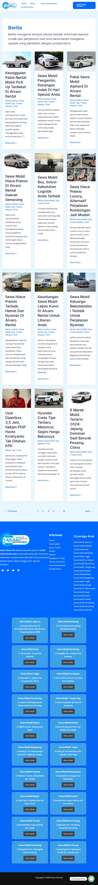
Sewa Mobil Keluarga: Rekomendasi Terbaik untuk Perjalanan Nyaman (81, 311)
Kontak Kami (27, 7)
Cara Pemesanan (49, 3)
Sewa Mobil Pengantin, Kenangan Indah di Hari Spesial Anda (49, 85)
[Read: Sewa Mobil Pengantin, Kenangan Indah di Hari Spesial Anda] (49, 61)
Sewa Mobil (49, 200)
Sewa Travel (54, 547)
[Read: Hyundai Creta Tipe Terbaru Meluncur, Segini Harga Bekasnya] (49, 398)
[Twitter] (8, 570)
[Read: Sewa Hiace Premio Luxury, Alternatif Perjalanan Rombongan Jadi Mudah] (81, 167)
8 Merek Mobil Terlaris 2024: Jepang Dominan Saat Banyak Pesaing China (80, 429)
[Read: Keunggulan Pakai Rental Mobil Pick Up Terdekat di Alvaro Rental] (16, 59)
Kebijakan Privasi (57, 558)
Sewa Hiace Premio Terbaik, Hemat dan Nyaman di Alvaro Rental (15, 311)
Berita (8, 100)
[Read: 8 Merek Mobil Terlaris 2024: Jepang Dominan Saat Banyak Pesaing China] (81, 396)
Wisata (8, 106)
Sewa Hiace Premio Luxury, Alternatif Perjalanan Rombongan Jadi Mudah (80, 201)
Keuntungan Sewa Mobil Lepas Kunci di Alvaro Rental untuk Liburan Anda (49, 311)
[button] (36, 3)
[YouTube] (13, 570)
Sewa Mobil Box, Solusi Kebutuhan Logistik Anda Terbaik (49, 186)
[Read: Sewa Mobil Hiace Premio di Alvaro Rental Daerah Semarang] (16, 162)
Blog (32, 3)
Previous (11, 511)
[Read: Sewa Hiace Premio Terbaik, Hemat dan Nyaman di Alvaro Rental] (16, 282)
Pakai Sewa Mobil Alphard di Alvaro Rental (80, 86)
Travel (19, 103)
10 (64, 511)
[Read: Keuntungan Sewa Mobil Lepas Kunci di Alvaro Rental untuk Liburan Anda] (49, 282)
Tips (13, 103)
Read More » (11, 142)
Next (89, 511)
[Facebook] (3, 570)
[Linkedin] (18, 570)
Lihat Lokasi (30, 638)
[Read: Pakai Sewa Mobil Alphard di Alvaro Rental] (81, 61)
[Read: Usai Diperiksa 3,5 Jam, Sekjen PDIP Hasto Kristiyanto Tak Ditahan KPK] (16, 398)
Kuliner (15, 100)
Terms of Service (57, 561)
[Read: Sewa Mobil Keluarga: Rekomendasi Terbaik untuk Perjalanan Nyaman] (81, 282)
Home (24, 3)
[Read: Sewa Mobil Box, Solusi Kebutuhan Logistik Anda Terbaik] (49, 162)
